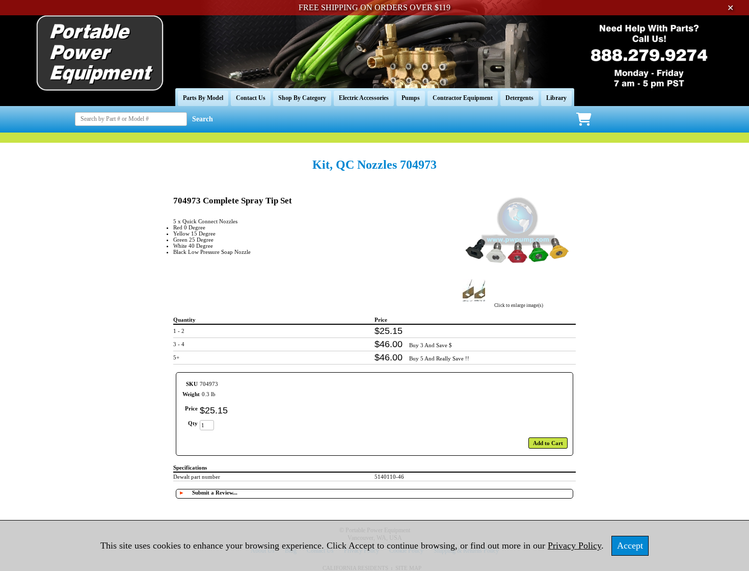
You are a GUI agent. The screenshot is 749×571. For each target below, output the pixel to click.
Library (556, 97)
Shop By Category (302, 97)
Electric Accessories (364, 97)
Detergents (519, 97)
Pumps (411, 97)
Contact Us (250, 97)
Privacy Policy (574, 545)
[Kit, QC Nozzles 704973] (519, 274)
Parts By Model (203, 97)
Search (202, 119)
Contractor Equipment (463, 97)
